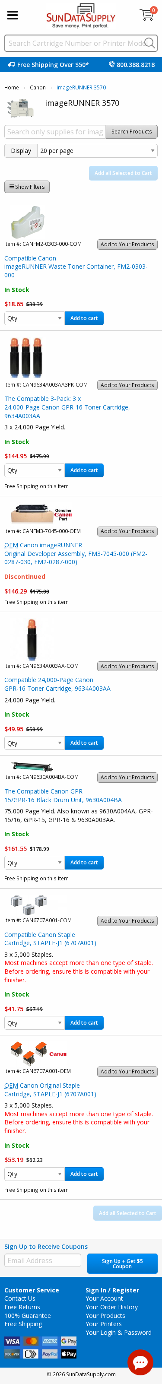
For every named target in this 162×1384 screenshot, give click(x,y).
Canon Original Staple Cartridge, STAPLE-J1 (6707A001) (50, 1089)
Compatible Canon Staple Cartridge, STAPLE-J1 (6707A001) (50, 938)
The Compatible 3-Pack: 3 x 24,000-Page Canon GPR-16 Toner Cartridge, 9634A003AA (67, 406)
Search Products (131, 131)
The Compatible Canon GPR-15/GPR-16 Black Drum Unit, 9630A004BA (63, 795)
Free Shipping (23, 1324)
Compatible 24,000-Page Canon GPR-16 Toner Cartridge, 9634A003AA (57, 684)
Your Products (105, 1315)
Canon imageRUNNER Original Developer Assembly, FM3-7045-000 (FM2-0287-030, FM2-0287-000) (75, 553)
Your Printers (104, 1324)
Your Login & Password (119, 1332)
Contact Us (19, 1298)
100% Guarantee (27, 1315)
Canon (38, 87)
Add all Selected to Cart (123, 173)
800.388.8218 (136, 64)
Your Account (104, 1298)
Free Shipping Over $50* (53, 64)
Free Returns (22, 1307)
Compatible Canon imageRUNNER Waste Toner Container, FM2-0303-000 (76, 266)
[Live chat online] (140, 1362)
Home (11, 87)
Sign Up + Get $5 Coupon (122, 1263)
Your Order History (112, 1307)
